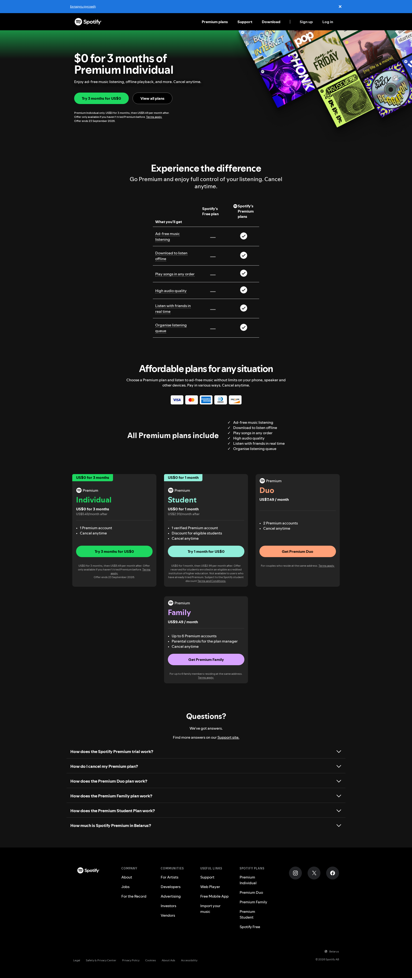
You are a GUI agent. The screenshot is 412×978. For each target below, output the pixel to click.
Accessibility (189, 960)
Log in (327, 21)
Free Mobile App (214, 896)
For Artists (169, 877)
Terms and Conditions (211, 581)
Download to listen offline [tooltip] (171, 255)
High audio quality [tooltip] (171, 290)
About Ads (168, 960)
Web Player (210, 886)
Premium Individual (248, 879)
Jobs (125, 886)
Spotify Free (250, 926)
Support (244, 21)
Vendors (168, 915)
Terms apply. (154, 117)
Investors (168, 905)
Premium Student (247, 914)
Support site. (228, 737)
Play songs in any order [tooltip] (175, 274)
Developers (170, 886)
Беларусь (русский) (83, 7)
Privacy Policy (130, 960)
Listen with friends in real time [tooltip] (173, 308)
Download (271, 21)
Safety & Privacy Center (101, 960)
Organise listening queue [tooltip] (171, 327)
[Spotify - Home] (88, 22)
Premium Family (253, 902)
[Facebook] (332, 873)
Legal (76, 960)
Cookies (150, 960)
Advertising (171, 896)
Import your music (210, 908)
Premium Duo (251, 892)
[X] (314, 873)
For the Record (133, 896)
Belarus (334, 951)
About (126, 877)
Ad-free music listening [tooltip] (167, 236)
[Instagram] (295, 873)
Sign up (306, 21)
